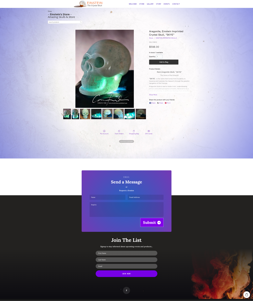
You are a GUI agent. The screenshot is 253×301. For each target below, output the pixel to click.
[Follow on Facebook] (126, 290)
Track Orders (119, 134)
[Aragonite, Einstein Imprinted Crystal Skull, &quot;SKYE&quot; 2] (85, 114)
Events (167, 4)
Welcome (133, 4)
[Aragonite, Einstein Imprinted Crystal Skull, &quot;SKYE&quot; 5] (118, 114)
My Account (104, 134)
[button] (246, 294)
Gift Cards (148, 134)
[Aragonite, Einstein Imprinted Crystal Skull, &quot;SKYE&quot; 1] (75, 114)
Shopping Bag (134, 134)
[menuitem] (185, 26)
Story (158, 4)
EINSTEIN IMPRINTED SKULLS (166, 38)
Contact (176, 4)
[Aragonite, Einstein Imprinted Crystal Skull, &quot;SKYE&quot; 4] (107, 114)
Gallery (150, 4)
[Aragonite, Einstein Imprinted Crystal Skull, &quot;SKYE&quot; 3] (96, 114)
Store (141, 4)
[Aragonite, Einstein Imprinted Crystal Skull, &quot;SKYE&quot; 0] (67, 114)
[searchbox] (65, 22)
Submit (149, 222)
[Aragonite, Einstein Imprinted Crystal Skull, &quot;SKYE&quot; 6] (130, 114)
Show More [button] (153, 95)
